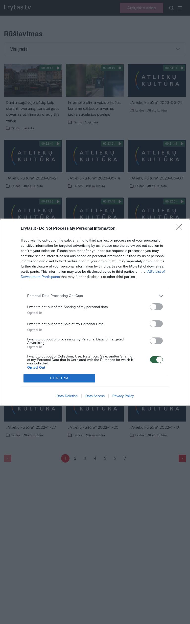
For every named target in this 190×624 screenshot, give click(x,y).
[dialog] (95, 312)
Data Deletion (67, 396)
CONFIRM (59, 378)
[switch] (156, 306)
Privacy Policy (123, 396)
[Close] (180, 228)
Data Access (95, 396)
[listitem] (95, 295)
